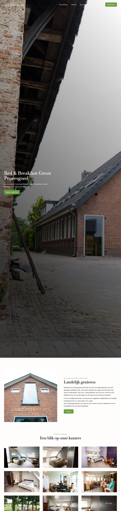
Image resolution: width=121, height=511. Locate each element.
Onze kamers (63, 4)
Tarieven (74, 4)
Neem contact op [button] (12, 192)
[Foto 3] (99, 457)
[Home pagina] (14, 4)
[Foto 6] (99, 481)
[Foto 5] (60, 481)
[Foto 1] (22, 457)
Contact (97, 4)
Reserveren (111, 4)
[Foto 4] (22, 481)
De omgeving (84, 4)
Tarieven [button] (68, 411)
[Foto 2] (60, 457)
